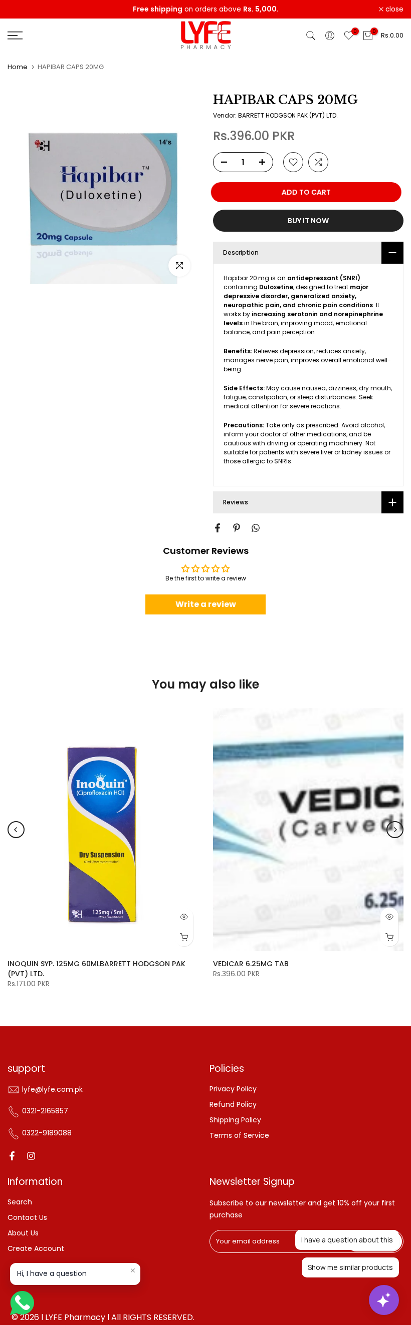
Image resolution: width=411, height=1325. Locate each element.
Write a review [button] (205, 604)
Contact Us (27, 1217)
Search (20, 1202)
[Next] (394, 829)
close (22, 9)
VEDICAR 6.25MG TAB (251, 964)
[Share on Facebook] (217, 527)
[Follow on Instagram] (31, 1156)
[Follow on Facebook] (12, 1156)
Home (18, 67)
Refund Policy (233, 1104)
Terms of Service (239, 1135)
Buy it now (308, 221)
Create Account (36, 1248)
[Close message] (132, 1270)
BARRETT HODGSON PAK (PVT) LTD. (288, 115)
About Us (23, 1233)
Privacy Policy (233, 1089)
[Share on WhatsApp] (255, 527)
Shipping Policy (235, 1120)
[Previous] (16, 829)
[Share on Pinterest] (236, 527)
